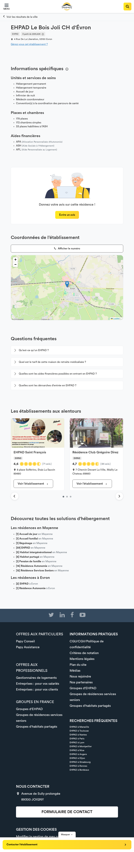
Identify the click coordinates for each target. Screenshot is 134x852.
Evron (49, 39)
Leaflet (116, 318)
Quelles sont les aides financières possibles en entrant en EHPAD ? (58, 373)
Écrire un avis (67, 215)
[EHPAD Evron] (20, 17)
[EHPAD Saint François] (63, 496)
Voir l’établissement (31, 483)
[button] (67, 284)
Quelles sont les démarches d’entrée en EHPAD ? (47, 385)
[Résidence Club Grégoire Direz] (67, 496)
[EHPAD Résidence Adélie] (70, 496)
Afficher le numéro (68, 248)
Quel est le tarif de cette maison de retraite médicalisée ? (52, 362)
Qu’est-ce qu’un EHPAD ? (34, 350)
